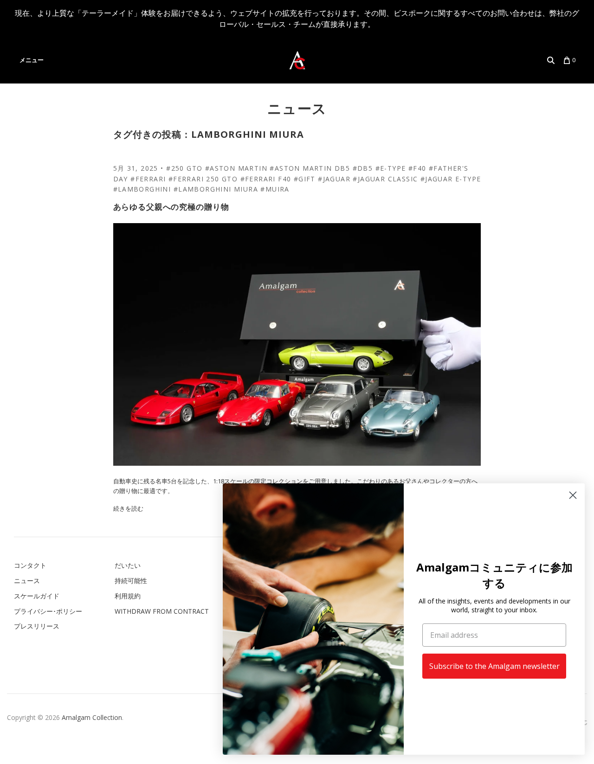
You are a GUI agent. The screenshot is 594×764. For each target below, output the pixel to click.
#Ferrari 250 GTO (203, 178)
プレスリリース (36, 626)
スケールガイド (36, 595)
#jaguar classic (385, 178)
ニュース (297, 108)
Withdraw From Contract (162, 611)
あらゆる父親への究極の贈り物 (171, 206)
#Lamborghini (142, 189)
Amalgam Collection (92, 717)
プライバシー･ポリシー (48, 611)
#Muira (274, 189)
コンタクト (30, 565)
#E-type (390, 168)
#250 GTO (184, 168)
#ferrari (148, 178)
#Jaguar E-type (450, 178)
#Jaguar (334, 178)
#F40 (417, 168)
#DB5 (363, 168)
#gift (305, 178)
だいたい (128, 565)
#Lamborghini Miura (216, 189)
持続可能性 (131, 580)
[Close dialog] (573, 495)
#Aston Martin (236, 168)
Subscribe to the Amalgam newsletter (494, 666)
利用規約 (128, 595)
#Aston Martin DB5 (310, 168)
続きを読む (128, 508)
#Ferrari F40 (265, 178)
